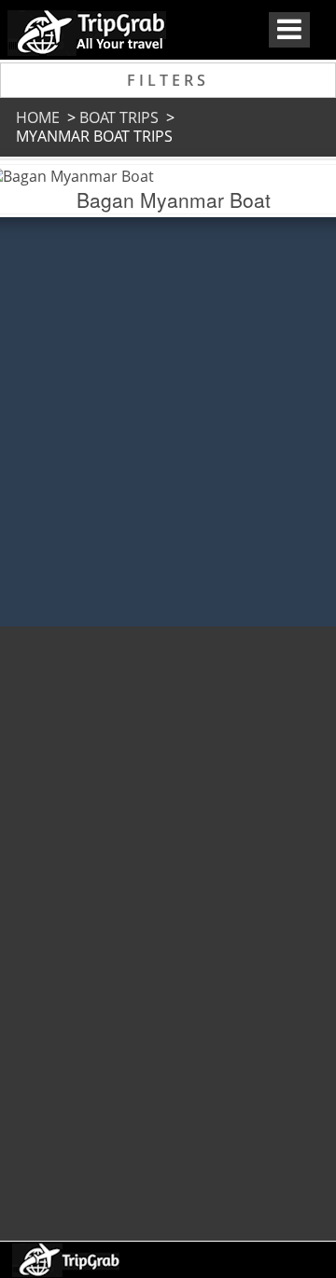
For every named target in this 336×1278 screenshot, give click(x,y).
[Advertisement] (166, 924)
